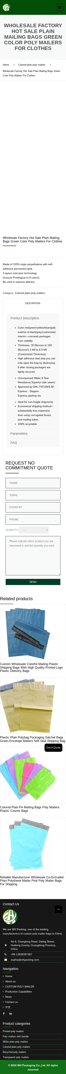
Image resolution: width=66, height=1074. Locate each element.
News (8, 996)
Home (6, 64)
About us (10, 981)
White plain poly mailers (15, 1041)
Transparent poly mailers (16, 1057)
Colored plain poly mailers (31, 64)
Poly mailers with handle (16, 1036)
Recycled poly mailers (14, 1052)
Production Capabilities (18, 991)
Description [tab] (32, 303)
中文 (7, 1007)
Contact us (11, 1001)
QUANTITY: (12, 529)
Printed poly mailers (13, 1031)
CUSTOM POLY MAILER (19, 986)
